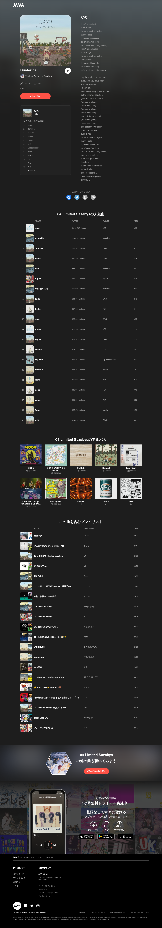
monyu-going (89, 606)
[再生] (68, 71)
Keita (86, 636)
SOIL (131, 501)
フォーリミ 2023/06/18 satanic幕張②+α (52, 586)
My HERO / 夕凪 (109, 359)
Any (29, 163)
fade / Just (131, 467)
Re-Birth (81, 467)
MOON (31, 467)
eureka (105, 369)
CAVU (36, 111)
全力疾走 (38, 667)
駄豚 (85, 667)
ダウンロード (18, 874)
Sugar (86, 576)
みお (85, 727)
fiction (30, 136)
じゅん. (87, 697)
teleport (31, 155)
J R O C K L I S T (91, 677)
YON (104, 228)
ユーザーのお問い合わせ (46, 886)
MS (85, 556)
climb (37, 379)
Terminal (31, 129)
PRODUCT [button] (19, 867)
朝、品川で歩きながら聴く (46, 626)
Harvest (106, 467)
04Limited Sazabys (43, 606)
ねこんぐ (87, 586)
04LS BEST (39, 646)
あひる (86, 545)
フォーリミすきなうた (44, 727)
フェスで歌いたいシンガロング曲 (49, 545)
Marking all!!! (56, 501)
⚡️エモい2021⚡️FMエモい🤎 (47, 687)
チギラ (86, 687)
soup (37, 389)
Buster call (49, 857)
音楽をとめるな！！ (43, 717)
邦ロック (38, 535)
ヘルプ (15, 886)
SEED (106, 501)
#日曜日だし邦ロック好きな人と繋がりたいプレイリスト (60, 697)
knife (30, 151)
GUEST (87, 535)
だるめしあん (89, 626)
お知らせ (16, 882)
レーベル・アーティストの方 (48, 892)
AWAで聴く (35, 96)
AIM (104, 379)
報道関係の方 (43, 889)
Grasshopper (33, 147)
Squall (38, 278)
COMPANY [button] (44, 867)
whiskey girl (88, 717)
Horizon (39, 369)
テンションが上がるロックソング (49, 677)
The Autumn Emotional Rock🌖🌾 (50, 636)
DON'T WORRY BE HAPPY (56, 469)
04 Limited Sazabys (43, 76)
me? (30, 159)
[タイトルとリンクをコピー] (85, 197)
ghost (38, 329)
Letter (38, 308)
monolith (39, 238)
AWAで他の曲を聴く (96, 771)
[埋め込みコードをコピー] (93, 197)
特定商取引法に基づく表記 (140, 912)
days (30, 125)
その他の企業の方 (44, 896)
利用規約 (82, 912)
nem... (38, 268)
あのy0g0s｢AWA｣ (91, 647)
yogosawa (39, 657)
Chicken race (41, 288)
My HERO (39, 359)
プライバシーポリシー (97, 912)
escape (38, 349)
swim (30, 144)
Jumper (81, 501)
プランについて (19, 878)
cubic (37, 399)
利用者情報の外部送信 (117, 912)
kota (85, 707)
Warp (37, 410)
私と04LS (38, 576)
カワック (87, 596)
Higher (30, 140)
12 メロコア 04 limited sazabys (48, 555)
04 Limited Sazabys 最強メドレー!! (50, 707)
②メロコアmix (40, 566)
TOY (104, 309)
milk (29, 166)
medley (31, 132)
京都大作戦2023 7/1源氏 (45, 596)
